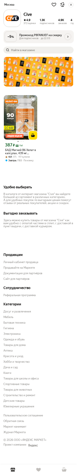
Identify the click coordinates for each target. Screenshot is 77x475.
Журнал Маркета (14, 432)
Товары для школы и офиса (21, 378)
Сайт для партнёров (16, 278)
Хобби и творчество (16, 361)
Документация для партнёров (22, 273)
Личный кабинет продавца (20, 262)
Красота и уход (13, 356)
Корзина (64, 469)
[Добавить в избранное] (33, 99)
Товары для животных (17, 389)
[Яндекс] (33, 445)
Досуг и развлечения (17, 311)
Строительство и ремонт (19, 395)
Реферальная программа (19, 295)
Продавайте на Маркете (19, 267)
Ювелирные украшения (18, 406)
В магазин (13, 469)
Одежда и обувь (14, 339)
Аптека (8, 350)
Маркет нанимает (14, 426)
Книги (7, 373)
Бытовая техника (14, 322)
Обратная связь (13, 421)
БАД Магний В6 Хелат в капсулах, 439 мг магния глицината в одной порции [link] (20, 151)
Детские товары (14, 400)
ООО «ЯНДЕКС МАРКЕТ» (30, 440)
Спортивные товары (16, 384)
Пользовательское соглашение (23, 415)
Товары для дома (14, 345)
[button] (53, 4)
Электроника (12, 333)
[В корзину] (33, 135)
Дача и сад (10, 367)
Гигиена (8, 328)
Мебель (8, 317)
